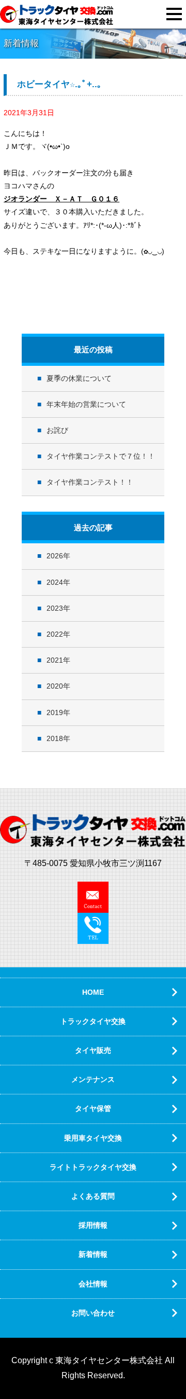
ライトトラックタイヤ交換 (93, 1167)
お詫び (57, 430)
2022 (55, 634)
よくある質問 (93, 1196)
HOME (93, 992)
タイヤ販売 (93, 1050)
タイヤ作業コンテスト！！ (90, 482)
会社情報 (93, 1284)
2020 (55, 686)
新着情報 (93, 1254)
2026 (55, 556)
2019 (55, 712)
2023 (55, 608)
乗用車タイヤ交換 (93, 1138)
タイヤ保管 (93, 1108)
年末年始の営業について (86, 404)
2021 (55, 660)
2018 (55, 738)
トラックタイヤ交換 (93, 1021)
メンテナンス (93, 1079)
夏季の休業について (79, 378)
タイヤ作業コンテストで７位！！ (101, 456)
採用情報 (93, 1225)
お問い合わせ (93, 1313)
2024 (55, 582)
